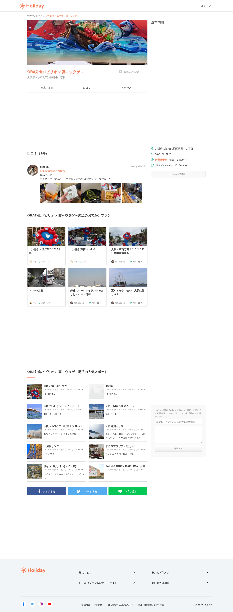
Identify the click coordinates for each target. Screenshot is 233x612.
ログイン (206, 5)
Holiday (31, 6)
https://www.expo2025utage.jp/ (172, 165)
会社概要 (85, 604)
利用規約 (98, 604)
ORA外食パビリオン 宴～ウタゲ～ (55, 71)
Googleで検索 (178, 173)
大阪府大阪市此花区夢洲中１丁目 (174, 148)
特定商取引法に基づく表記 (151, 604)
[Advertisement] (87, 121)
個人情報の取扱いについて (121, 604)
